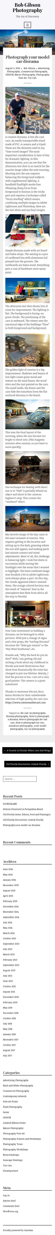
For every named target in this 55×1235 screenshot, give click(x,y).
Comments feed (11, 1206)
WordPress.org (10, 1211)
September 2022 (11, 965)
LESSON (9, 74)
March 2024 (9, 933)
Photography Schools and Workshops (22, 1138)
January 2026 (9, 879)
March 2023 (9, 954)
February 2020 (10, 1002)
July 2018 (7, 1023)
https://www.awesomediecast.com (25, 702)
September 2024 (11, 917)
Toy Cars (32, 77)
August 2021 (9, 991)
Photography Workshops (15, 1149)
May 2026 (8, 874)
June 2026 (8, 869)
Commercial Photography (34, 71)
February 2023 (10, 959)
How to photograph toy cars (30, 722)
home (6, 1112)
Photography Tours (13, 1144)
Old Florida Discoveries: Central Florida (26, 764)
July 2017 (7, 1055)
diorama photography (17, 716)
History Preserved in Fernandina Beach (23, 809)
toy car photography (34, 728)
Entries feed (9, 1200)
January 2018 (9, 1034)
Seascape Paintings (13, 1160)
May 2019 (7, 1007)
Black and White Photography (18, 1085)
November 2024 (11, 911)
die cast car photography (33, 713)
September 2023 (11, 943)
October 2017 (9, 1044)
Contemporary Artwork (14, 1096)
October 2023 (9, 938)
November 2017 (10, 1039)
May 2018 (7, 1028)
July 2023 (7, 949)
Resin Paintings (11, 1154)
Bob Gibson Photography (27, 7)
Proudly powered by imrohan (18, 1230)
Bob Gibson (29, 68)
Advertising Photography (15, 1080)
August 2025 (9, 890)
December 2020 (11, 997)
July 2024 (7, 922)
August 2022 (9, 970)
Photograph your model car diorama (21, 825)
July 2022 (7, 975)
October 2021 (9, 986)
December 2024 (11, 906)
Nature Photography (25, 74)
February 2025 (10, 901)
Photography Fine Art (14, 1133)
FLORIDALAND (10, 803)
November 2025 (11, 885)
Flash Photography (12, 1106)
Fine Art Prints (10, 1101)
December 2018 (10, 1013)
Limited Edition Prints (14, 1122)
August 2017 (9, 1050)
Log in (6, 1195)
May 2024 (8, 927)
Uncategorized (10, 1170)
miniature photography (21, 725)
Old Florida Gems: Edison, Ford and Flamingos (27, 814)
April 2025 (8, 895)
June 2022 (8, 981)
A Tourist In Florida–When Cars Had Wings (29, 750)
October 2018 (9, 1018)
